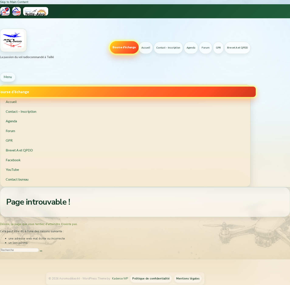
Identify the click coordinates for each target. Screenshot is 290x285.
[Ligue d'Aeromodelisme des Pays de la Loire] (5, 11)
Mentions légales (188, 279)
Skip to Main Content (14, 2)
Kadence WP (120, 279)
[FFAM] (16, 11)
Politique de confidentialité (151, 279)
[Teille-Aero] (35, 11)
